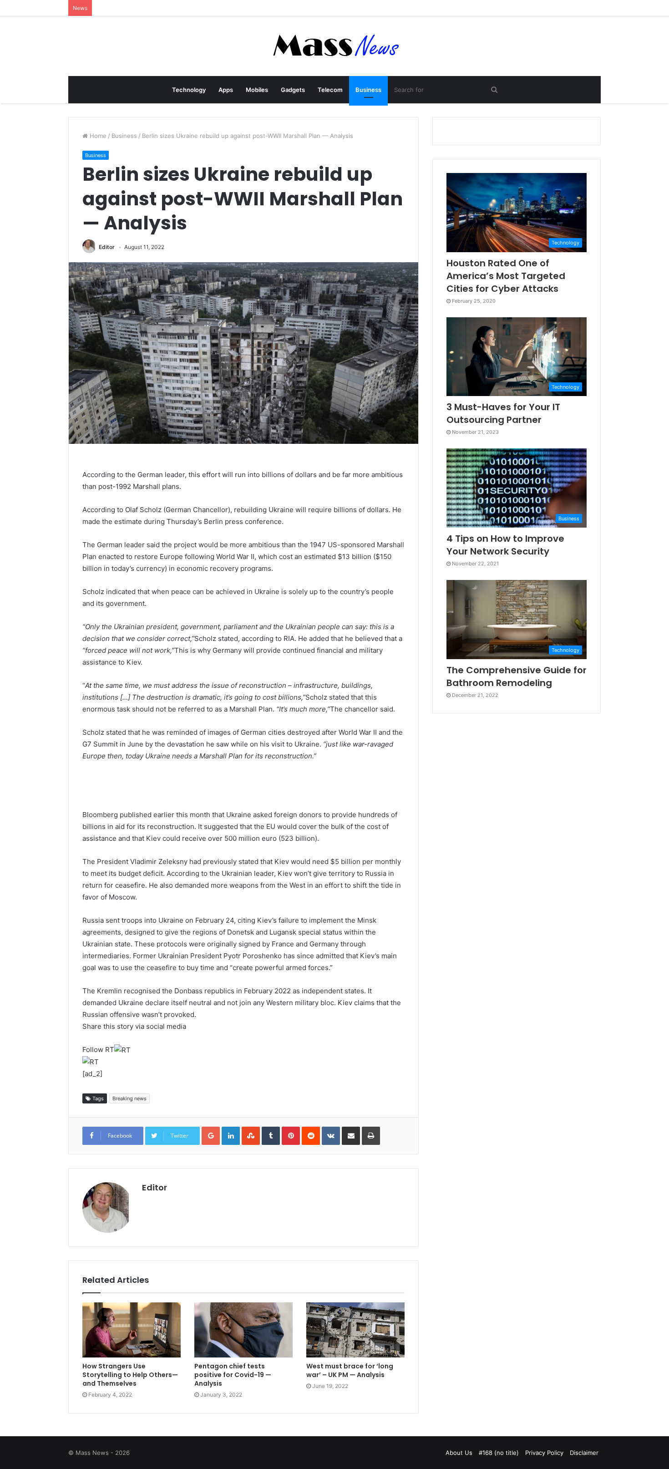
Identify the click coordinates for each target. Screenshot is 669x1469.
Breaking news (129, 1098)
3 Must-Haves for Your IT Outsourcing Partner (503, 413)
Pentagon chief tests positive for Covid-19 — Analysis (232, 1375)
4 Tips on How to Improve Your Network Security (505, 545)
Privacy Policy (544, 1452)
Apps (225, 89)
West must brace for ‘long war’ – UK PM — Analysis (349, 1370)
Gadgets (293, 89)
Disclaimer (584, 1452)
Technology (189, 89)
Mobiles (257, 89)
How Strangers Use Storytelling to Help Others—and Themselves (130, 1375)
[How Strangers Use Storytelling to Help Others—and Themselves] (131, 1330)
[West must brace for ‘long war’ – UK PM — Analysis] (355, 1330)
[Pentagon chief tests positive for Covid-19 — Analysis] (243, 1330)
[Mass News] (335, 46)
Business (368, 89)
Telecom (330, 89)
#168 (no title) (499, 1452)
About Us (459, 1452)
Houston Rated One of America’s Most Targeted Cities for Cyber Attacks (505, 276)
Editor (107, 247)
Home (97, 135)
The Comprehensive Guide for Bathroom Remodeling (516, 676)
